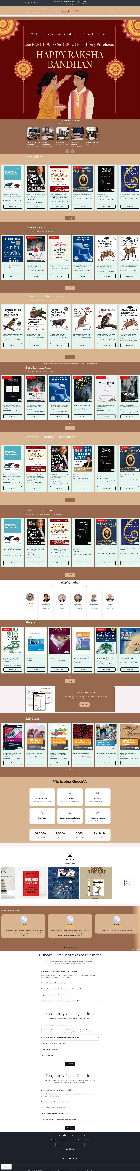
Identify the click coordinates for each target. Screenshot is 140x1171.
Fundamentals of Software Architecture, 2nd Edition (33, 334)
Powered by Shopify (39, 1170)
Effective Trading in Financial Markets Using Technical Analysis (12, 195)
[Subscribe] (83, 1145)
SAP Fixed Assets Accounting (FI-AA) (106, 753)
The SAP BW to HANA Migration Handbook (128, 753)
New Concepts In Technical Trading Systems (59, 265)
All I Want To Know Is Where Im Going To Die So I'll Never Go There (12, 406)
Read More (70, 1063)
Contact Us (73, 1153)
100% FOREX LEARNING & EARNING (35, 657)
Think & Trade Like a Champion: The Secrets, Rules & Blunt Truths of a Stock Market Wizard (35, 196)
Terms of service (64, 1170)
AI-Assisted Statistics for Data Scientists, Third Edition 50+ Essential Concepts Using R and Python (105, 267)
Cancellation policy (83, 1170)
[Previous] (67, 151)
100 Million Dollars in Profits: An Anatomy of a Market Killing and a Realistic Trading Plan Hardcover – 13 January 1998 (12, 659)
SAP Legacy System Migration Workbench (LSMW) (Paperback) (58, 753)
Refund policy (56, 1170)
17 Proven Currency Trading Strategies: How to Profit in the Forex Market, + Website (105, 658)
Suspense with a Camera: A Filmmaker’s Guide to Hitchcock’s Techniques (129, 407)
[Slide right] (73, 213)
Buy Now (84, 704)
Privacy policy (48, 1170)
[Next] (73, 151)
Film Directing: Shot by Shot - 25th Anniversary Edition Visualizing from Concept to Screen (82, 266)
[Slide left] (66, 213)
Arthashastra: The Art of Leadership (12, 265)
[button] (106, 10)
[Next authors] (117, 605)
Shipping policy (93, 1170)
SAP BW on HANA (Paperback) (34, 753)
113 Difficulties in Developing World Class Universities (81, 657)
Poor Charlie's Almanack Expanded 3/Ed (82, 195)
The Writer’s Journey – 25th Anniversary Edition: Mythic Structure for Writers (33, 266)
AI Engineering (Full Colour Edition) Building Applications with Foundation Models (106, 335)
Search (66, 1153)
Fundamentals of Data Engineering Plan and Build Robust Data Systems (12, 335)
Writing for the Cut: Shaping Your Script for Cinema (105, 406)
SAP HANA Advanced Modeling (81, 753)
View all (70, 218)
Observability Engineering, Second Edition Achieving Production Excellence (129, 266)
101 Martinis (53, 657)
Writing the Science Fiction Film (81, 405)
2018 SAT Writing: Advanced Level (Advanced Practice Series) (129, 657)
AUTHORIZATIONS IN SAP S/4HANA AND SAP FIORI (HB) (12, 753)
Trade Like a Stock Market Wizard (81, 474)
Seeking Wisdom (101, 194)
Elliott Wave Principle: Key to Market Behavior (129, 195)
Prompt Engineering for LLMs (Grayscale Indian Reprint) (57, 334)
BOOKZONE (32, 1170)
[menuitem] (28, 8)
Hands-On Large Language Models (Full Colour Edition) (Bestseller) (82, 334)
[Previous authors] (23, 605)
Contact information (73, 1170)
